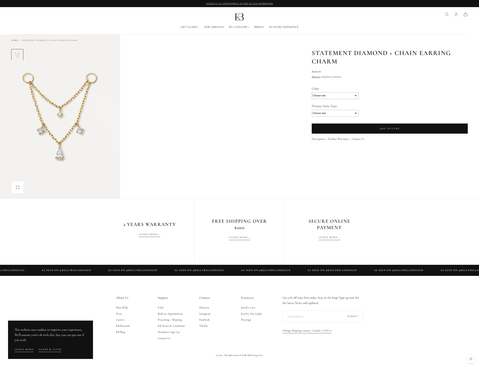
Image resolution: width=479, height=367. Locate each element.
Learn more (24, 349)
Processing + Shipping (170, 319)
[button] (447, 14)
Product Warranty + (339, 139)
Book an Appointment (170, 313)
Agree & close (50, 349)
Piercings (246, 319)
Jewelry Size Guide (251, 313)
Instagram (204, 313)
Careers (120, 319)
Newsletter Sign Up (169, 332)
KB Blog (120, 332)
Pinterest (204, 307)
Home (14, 40)
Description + (319, 139)
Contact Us (358, 139)
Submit (352, 316)
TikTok (203, 326)
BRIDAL (259, 27)
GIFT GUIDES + (189, 27)
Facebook (204, 319)
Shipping (316, 76)
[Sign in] (456, 14)
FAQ (161, 307)
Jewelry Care (248, 307)
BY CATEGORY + (239, 27)
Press (119, 313)
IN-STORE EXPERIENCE (284, 27)
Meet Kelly (122, 307)
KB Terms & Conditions (171, 326)
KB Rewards (123, 326)
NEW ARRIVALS (214, 27)
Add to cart (389, 128)
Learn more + (149, 234)
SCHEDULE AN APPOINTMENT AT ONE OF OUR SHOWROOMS (239, 3)
